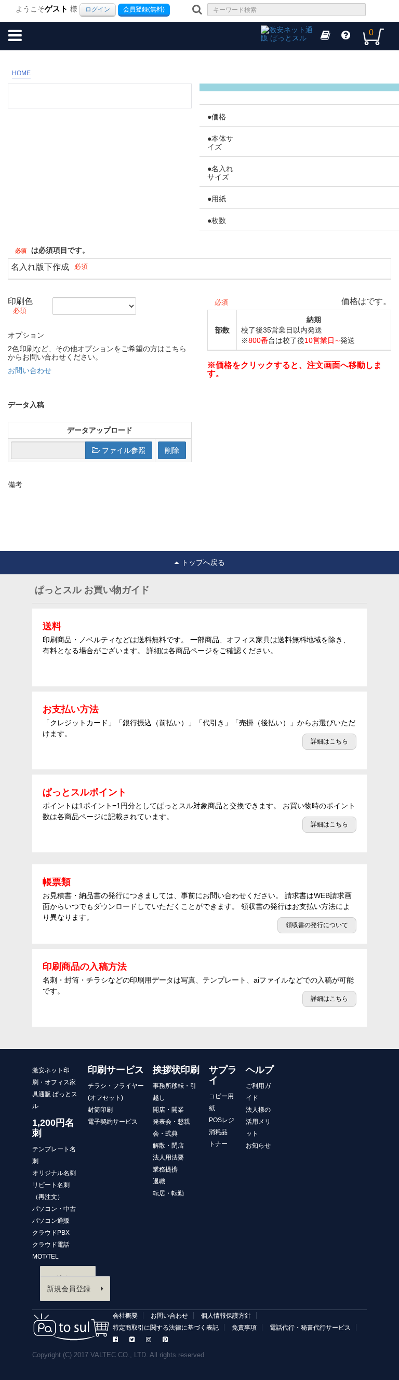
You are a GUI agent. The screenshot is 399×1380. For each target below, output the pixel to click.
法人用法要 (168, 1157)
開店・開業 (168, 1109)
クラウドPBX (51, 1232)
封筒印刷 (100, 1109)
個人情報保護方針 (226, 1315)
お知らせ (258, 1145)
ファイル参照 (122, 450)
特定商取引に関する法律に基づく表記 (166, 1327)
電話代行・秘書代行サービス (310, 1327)
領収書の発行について (317, 925)
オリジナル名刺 (54, 1173)
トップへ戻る (203, 562)
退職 (159, 1181)
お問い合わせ (29, 370)
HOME (21, 73)
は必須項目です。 (60, 250)
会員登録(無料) (144, 9)
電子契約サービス (113, 1121)
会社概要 (125, 1315)
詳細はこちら (329, 741)
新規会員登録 (68, 1289)
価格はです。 (366, 301)
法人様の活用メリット (258, 1121)
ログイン (97, 9)
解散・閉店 (168, 1145)
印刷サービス (116, 1070)
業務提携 (165, 1169)
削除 (172, 450)
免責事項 (244, 1327)
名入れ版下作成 (40, 267)
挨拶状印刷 (176, 1070)
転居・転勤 (168, 1193)
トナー (218, 1144)
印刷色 (20, 301)
